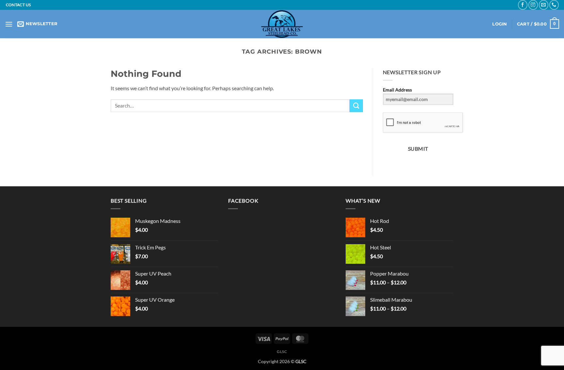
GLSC (282, 351)
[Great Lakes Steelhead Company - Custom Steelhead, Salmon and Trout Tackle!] (282, 24)
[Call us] (554, 4)
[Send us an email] (543, 4)
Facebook (243, 200)
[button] (9, 24)
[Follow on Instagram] (533, 4)
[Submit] (356, 105)
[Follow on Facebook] (522, 4)
